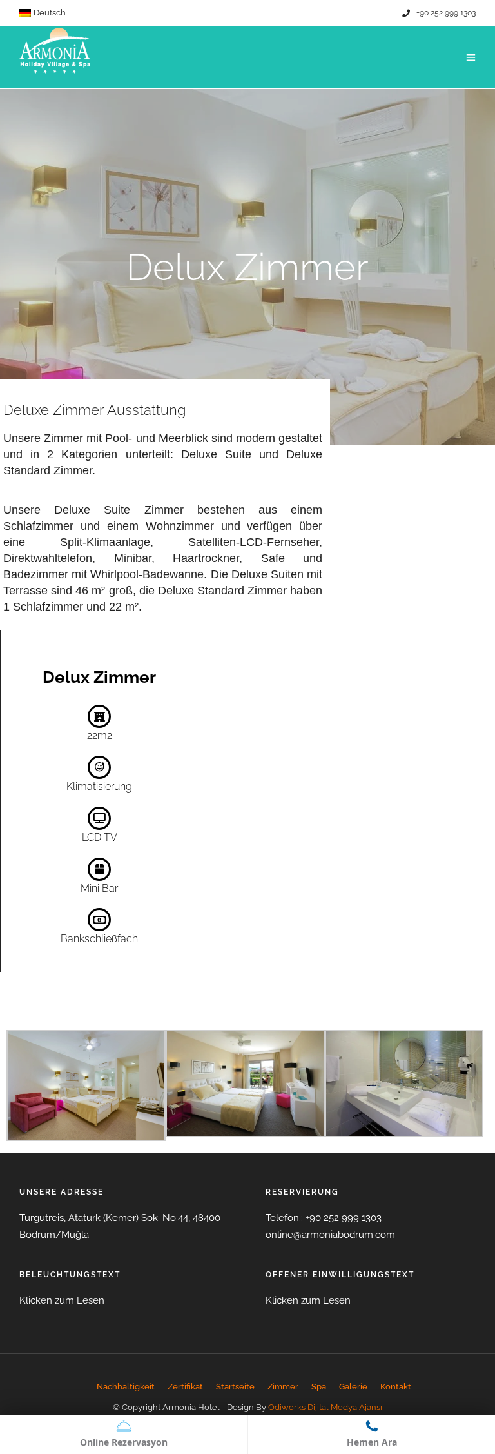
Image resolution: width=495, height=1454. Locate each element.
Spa (318, 1386)
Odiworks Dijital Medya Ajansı (325, 1407)
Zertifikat (185, 1386)
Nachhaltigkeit (126, 1386)
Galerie (353, 1386)
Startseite (235, 1386)
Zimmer (282, 1386)
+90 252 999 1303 (446, 12)
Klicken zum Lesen (61, 1300)
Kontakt (395, 1386)
